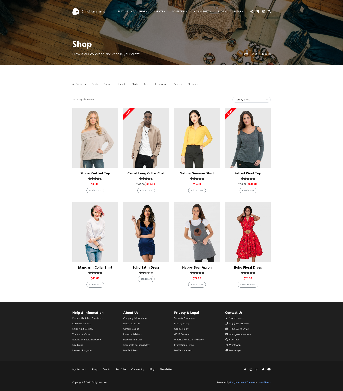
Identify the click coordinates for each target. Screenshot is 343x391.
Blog (152, 369)
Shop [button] (142, 11)
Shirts (135, 84)
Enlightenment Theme (242, 382)
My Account (79, 369)
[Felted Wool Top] (248, 138)
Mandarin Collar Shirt (95, 267)
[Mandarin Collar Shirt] (95, 232)
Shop (254, 54)
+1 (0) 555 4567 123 (239, 329)
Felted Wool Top (248, 173)
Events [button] (158, 11)
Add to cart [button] (95, 190)
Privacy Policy (181, 323)
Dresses (108, 84)
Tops (146, 84)
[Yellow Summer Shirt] (197, 138)
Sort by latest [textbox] (242, 99)
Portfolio (121, 369)
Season (178, 84)
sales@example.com (240, 334)
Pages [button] (237, 11)
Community (137, 369)
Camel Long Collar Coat (146, 173)
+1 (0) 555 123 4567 (239, 323)
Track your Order (81, 334)
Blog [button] (221, 11)
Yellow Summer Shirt (197, 173)
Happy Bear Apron (197, 267)
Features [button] (124, 11)
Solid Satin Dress (146, 267)
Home (245, 54)
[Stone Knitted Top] (95, 138)
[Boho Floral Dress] (248, 232)
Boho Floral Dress (248, 267)
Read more (248, 190)
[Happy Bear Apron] (197, 232)
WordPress (265, 382)
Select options (247, 284)
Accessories (161, 84)
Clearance (193, 84)
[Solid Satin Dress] (146, 232)
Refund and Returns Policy (86, 339)
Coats (95, 84)
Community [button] (201, 11)
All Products (79, 84)
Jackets (122, 84)
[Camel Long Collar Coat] (146, 138)
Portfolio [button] (178, 11)
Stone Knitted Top (95, 173)
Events (106, 369)
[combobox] (251, 100)
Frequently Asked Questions (87, 318)
